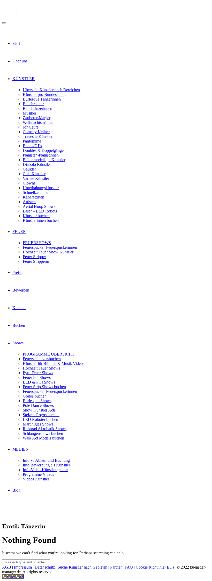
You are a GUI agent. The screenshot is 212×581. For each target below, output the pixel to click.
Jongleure (31, 127)
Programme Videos (38, 474)
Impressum (23, 567)
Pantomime (32, 141)
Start (16, 43)
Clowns (29, 183)
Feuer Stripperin (36, 261)
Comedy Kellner (36, 132)
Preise (17, 272)
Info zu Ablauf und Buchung (46, 460)
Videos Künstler (36, 479)
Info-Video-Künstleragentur (45, 469)
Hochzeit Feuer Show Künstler (48, 252)
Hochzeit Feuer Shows (41, 368)
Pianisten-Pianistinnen (41, 155)
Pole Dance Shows (38, 405)
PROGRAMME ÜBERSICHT (48, 354)
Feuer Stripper (34, 256)
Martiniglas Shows (38, 424)
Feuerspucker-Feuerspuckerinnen (50, 247)
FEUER (19, 231)
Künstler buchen (36, 216)
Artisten (29, 202)
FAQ (129, 567)
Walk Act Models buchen (43, 438)
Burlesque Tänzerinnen (42, 99)
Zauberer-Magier (36, 118)
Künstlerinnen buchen (41, 220)
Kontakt (19, 308)
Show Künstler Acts (39, 410)
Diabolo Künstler (37, 164)
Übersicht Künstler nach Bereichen (51, 90)
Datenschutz (45, 567)
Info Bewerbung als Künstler (46, 465)
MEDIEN (20, 449)
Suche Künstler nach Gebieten (82, 567)
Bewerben (20, 290)
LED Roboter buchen (40, 419)
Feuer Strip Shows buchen (44, 387)
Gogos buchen (35, 396)
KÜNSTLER (23, 78)
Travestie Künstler (37, 136)
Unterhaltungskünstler (41, 188)
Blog (16, 490)
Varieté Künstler (36, 178)
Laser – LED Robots (40, 211)
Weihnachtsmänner (38, 122)
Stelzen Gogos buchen (41, 415)
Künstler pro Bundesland (43, 94)
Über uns (19, 61)
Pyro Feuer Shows (38, 373)
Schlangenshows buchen (43, 433)
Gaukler (29, 169)
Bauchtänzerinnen (37, 108)
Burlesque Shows (37, 401)
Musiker (29, 113)
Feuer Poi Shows (37, 377)
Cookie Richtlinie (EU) (155, 567)
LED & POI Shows (39, 382)
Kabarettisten (33, 197)
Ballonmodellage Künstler (44, 160)
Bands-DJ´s (32, 146)
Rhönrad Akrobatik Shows (44, 429)
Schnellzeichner (36, 192)
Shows (18, 343)
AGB (6, 567)
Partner (116, 567)
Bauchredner (33, 104)
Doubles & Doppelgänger (44, 150)
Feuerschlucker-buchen (42, 359)
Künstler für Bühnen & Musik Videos (53, 363)
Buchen (18, 325)
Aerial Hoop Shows (39, 206)
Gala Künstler (34, 174)
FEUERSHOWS (37, 242)
